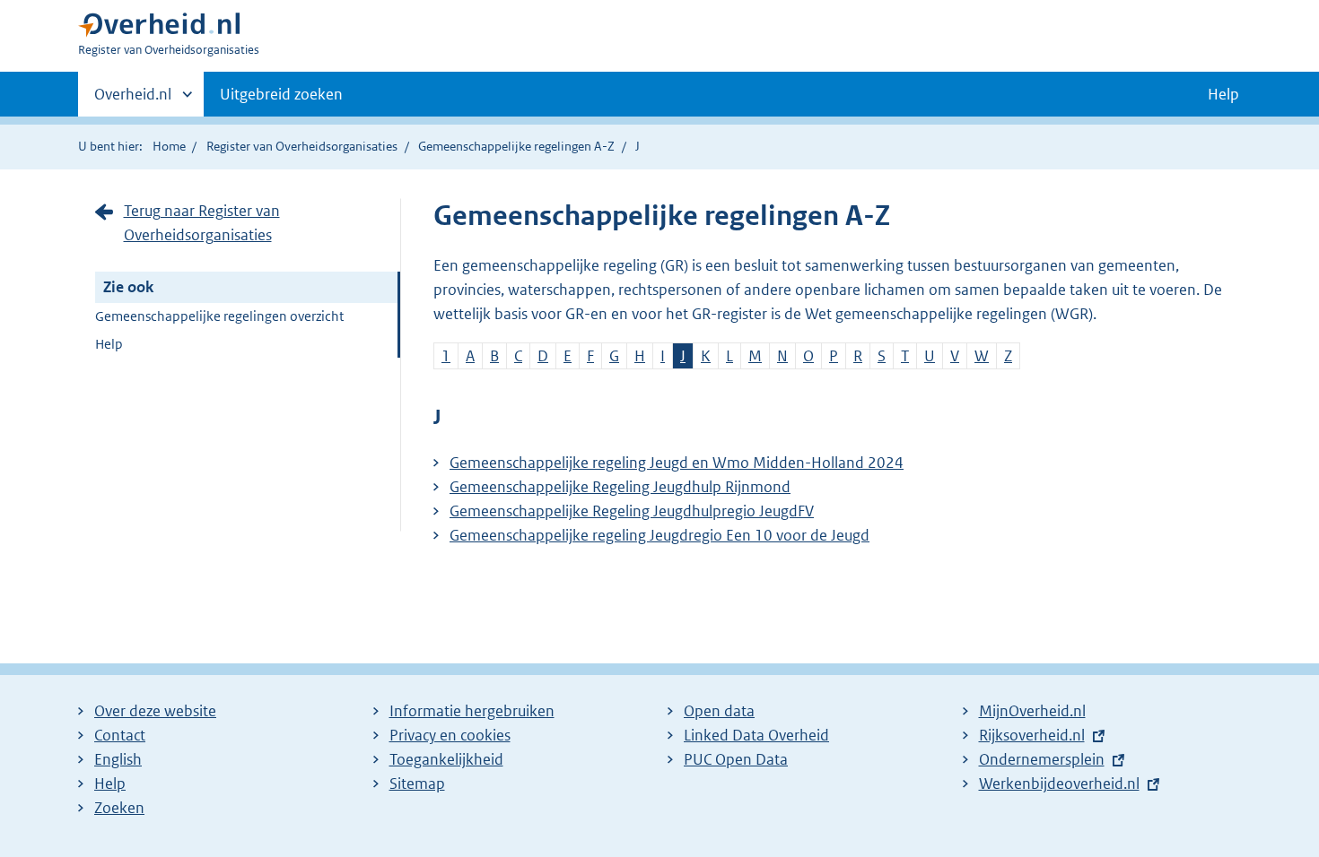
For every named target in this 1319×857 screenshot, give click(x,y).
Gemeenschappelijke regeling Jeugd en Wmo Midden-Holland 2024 (677, 462)
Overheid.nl (132, 100)
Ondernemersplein (1042, 759)
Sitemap (417, 783)
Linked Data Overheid (756, 735)
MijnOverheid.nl (1032, 711)
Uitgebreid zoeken (281, 94)
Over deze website (155, 711)
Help (109, 343)
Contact (119, 735)
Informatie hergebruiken (472, 711)
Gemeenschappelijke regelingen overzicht (219, 316)
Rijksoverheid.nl (1032, 735)
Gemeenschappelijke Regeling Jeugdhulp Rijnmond (620, 487)
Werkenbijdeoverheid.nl (1059, 783)
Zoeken (119, 808)
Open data (719, 711)
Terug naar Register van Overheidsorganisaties (202, 223)
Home (169, 146)
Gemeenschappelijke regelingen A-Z (516, 146)
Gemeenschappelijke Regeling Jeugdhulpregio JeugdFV (632, 511)
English (118, 759)
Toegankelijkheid (446, 759)
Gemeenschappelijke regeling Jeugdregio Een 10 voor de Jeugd (659, 535)
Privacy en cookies (450, 735)
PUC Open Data (736, 759)
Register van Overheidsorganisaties (301, 146)
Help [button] (1223, 94)
